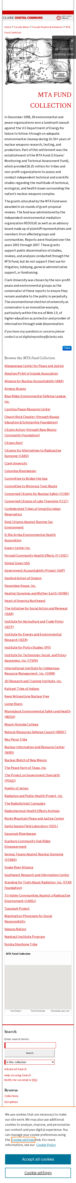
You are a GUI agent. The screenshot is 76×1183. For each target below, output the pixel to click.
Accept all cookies (38, 1159)
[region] (38, 1144)
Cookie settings (23, 1140)
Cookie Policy (46, 1145)
